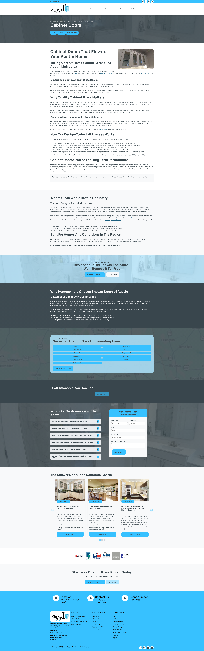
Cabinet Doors (72, 33)
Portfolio (120, 9)
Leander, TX (96, 624)
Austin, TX (77, 346)
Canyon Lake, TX (126, 353)
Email (113, 427)
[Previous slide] (52, 510)
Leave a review (102, 602)
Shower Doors (75, 619)
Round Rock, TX (97, 619)
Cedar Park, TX (126, 356)
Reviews (133, 9)
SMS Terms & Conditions (121, 632)
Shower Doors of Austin (69, 647)
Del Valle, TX (126, 359)
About (115, 616)
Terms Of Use (117, 630)
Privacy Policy (117, 627)
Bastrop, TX (126, 346)
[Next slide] (151, 510)
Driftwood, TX (77, 363)
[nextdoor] (152, 1)
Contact (146, 9)
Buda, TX (126, 349)
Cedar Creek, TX (77, 356)
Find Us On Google (119, 624)
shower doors (103, 129)
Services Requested (118, 441)
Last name (133, 420)
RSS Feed (116, 638)
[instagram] (146, 1)
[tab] (100, 540)
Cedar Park (111, 73)
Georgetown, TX (97, 627)
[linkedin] (149, 1)
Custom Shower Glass (78, 616)
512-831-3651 (56, 2)
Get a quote (101, 600)
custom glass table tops (113, 220)
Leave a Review (118, 621)
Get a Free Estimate (94, 275)
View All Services (76, 624)
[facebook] (143, 1)
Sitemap (115, 635)
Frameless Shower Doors (79, 621)
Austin (76, 73)
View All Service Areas (63, 369)
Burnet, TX (77, 353)
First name (115, 420)
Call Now (113, 275)
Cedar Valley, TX (77, 359)
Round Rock (103, 73)
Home (80, 9)
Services (61, 33)
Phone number (116, 434)
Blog (114, 619)
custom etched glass (130, 218)
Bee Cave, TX (77, 349)
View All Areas (96, 630)
